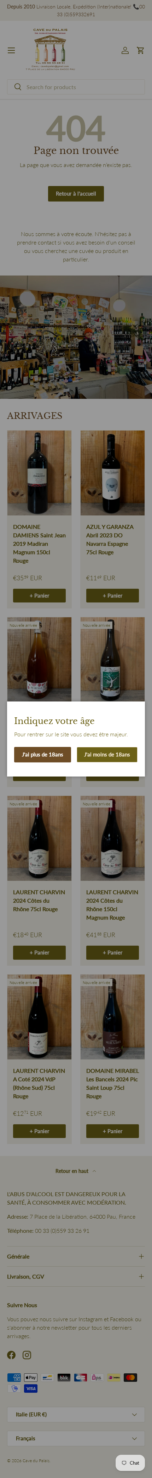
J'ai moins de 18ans (107, 754)
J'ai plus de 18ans (42, 754)
